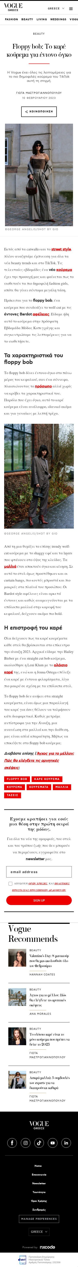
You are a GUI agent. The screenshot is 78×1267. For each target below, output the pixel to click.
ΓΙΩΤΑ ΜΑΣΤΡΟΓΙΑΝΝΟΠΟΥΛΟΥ (39, 93)
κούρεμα (64, 270)
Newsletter (39, 1183)
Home (38, 1166)
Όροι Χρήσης (39, 1201)
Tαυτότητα (39, 1192)
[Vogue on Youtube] (53, 1142)
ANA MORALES (40, 1014)
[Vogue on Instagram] (26, 1142)
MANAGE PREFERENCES (39, 1219)
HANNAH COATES (42, 974)
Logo (39, 1127)
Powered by (30, 1247)
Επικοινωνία (39, 1174)
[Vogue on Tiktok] (39, 1142)
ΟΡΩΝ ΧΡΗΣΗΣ (37, 883)
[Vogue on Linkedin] (66, 1142)
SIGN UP (39, 900)
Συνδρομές (39, 1209)
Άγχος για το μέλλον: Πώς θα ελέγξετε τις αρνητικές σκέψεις (39, 760)
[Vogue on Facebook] (12, 1142)
